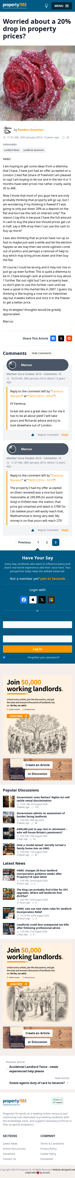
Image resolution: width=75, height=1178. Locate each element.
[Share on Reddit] (69, 338)
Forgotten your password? (43, 657)
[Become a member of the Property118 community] (37, 715)
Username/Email (13, 618)
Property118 (25, 1169)
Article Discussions (14, 1148)
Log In (37, 649)
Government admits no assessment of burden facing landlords (41, 815)
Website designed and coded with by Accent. (50, 1171)
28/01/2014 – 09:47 (41, 396)
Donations (9, 1154)
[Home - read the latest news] (23, 6)
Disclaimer (46, 1159)
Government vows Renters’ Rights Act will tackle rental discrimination (43, 799)
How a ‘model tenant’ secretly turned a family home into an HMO (41, 846)
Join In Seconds (52, 578)
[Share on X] (61, 338)
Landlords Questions (33, 150)
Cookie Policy (48, 1154)
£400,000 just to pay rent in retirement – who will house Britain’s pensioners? (42, 831)
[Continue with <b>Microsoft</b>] (51, 599)
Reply (65, 434)
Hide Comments (41, 353)
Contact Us (9, 1159)
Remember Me (16, 657)
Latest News (10, 1143)
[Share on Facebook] (53, 338)
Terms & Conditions (52, 1143)
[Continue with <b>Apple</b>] (33, 599)
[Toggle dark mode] (46, 6)
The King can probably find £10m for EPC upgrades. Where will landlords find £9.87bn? (42, 893)
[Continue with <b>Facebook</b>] (23, 599)
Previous (24, 542)
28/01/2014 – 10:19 (41, 480)
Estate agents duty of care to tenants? (37, 1083)
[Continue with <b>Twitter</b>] (42, 599)
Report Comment (48, 434)
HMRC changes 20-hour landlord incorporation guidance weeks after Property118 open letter (39, 874)
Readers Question (31, 130)
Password (9, 633)
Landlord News (11, 150)
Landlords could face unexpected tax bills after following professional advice (43, 926)
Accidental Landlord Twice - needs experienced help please (33, 1069)
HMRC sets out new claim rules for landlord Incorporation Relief (44, 910)
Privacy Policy (48, 1148)
